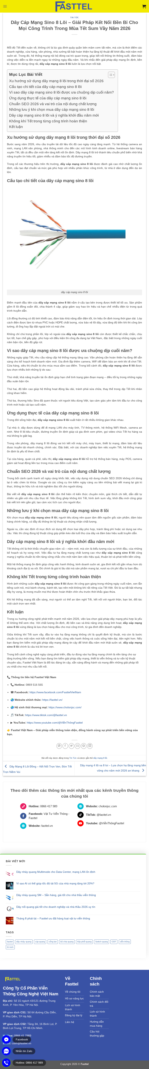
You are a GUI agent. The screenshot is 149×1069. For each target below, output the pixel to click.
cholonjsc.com (108, 806)
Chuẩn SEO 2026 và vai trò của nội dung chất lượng (53, 104)
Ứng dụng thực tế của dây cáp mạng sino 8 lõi (47, 98)
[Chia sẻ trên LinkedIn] (90, 746)
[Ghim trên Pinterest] (84, 746)
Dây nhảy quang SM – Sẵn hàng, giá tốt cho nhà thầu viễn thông (56, 895)
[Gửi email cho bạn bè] (77, 746)
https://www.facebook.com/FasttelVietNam (55, 692)
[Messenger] (6, 1039)
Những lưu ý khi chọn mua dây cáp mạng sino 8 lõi (51, 109)
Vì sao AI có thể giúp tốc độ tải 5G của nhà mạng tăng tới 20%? (55, 883)
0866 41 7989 (22, 1035)
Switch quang (101, 941)
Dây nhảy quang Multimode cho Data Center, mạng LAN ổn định (55, 871)
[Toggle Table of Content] (109, 75)
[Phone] (6, 1062)
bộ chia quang (67, 941)
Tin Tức (74, 17)
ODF (114, 941)
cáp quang (40, 941)
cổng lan (53, 941)
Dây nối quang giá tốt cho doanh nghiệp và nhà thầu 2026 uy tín (55, 906)
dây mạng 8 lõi (100, 758)
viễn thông (125, 941)
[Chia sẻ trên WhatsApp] (59, 746)
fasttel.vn (47, 825)
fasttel (10, 941)
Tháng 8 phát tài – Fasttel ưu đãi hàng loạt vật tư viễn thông (53, 918)
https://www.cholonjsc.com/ (65, 707)
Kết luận (16, 127)
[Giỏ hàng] (144, 6)
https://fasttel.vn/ (52, 699)
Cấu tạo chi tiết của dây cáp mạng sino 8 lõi (45, 87)
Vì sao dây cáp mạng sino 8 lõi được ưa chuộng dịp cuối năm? (61, 92)
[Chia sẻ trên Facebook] (65, 746)
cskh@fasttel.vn (21, 1043)
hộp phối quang (84, 941)
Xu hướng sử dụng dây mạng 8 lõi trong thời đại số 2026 (56, 81)
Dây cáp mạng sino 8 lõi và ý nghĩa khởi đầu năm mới (54, 115)
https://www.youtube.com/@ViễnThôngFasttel (55, 722)
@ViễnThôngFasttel (111, 823)
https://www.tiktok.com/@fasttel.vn (46, 715)
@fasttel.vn (104, 814)
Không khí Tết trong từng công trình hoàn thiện (48, 121)
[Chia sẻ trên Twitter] (71, 746)
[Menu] (5, 6)
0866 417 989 (48, 806)
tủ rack (10, 947)
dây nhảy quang (23, 941)
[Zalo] (6, 1051)
